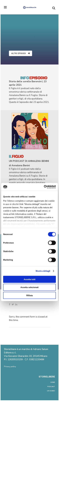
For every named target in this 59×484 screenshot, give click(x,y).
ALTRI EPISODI (18, 53)
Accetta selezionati (29, 287)
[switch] (52, 242)
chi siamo (51, 391)
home (52, 382)
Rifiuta (29, 295)
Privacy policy (10, 366)
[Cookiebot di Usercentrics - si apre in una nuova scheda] (44, 187)
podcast (51, 386)
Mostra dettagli (43, 271)
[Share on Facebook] (9, 304)
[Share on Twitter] (13, 304)
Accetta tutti (29, 279)
